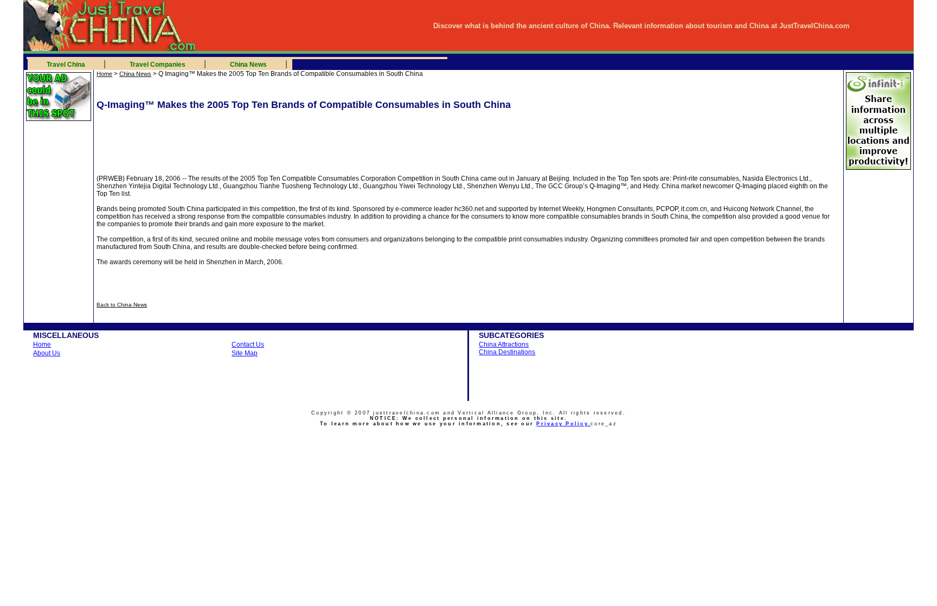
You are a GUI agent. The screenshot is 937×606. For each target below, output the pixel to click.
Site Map (245, 353)
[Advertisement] (225, 135)
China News (248, 64)
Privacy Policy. (563, 423)
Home (104, 74)
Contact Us (248, 344)
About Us (46, 353)
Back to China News (122, 305)
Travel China (66, 64)
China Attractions (504, 344)
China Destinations (507, 352)
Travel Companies (157, 64)
